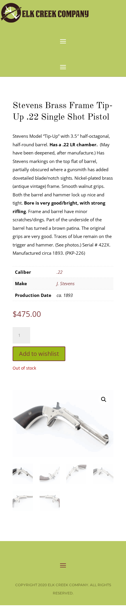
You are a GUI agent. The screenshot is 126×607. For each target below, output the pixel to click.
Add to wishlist (39, 354)
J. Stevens (65, 283)
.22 (59, 272)
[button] (103, 399)
